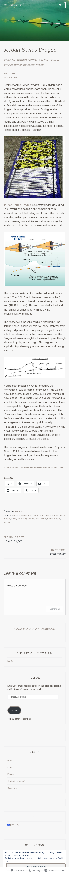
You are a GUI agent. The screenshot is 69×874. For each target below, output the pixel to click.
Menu (59, 5)
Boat (9, 760)
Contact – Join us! (16, 781)
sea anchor (41, 518)
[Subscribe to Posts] (8, 825)
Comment (54, 608)
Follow (34, 677)
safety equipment (26, 518)
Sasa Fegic (11, 78)
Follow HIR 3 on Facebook (34, 628)
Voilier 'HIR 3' (12, 5)
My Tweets (12, 661)
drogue (15, 515)
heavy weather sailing (40, 515)
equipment (18, 511)
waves (7, 522)
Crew (9, 767)
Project (10, 774)
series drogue (53, 518)
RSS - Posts (16, 825)
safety (14, 518)
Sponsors (12, 788)
